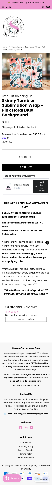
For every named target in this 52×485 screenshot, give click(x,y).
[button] (47, 243)
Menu (8, 6)
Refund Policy (26, 454)
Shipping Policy (26, 446)
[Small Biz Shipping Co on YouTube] (31, 428)
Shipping (6, 127)
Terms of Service (26, 450)
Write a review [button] (26, 319)
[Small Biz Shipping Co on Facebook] (20, 428)
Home (4, 47)
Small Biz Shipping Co (30, 465)
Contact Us (26, 442)
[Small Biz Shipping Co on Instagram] (26, 428)
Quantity (7, 141)
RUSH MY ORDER (21, 185)
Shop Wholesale (26, 457)
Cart (47, 6)
